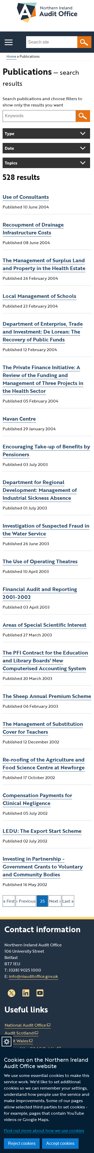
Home (11, 56)
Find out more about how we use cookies (44, 1130)
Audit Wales (19, 1041)
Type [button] (9, 133)
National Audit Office (28, 1025)
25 (44, 902)
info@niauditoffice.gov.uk (33, 976)
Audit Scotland (21, 1033)
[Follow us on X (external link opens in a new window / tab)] (11, 993)
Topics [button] (11, 163)
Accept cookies (60, 1143)
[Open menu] (8, 42)
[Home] (47, 13)
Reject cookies (22, 1143)
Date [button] (9, 148)
